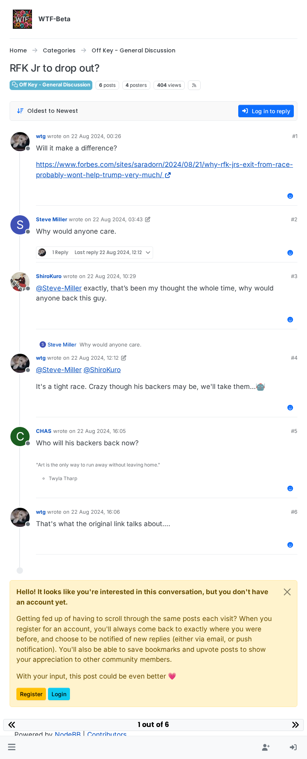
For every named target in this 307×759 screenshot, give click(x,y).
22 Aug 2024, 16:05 (101, 431)
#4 (294, 357)
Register (31, 694)
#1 (294, 136)
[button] (11, 747)
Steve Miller (51, 219)
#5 (294, 431)
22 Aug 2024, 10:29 (111, 276)
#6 (294, 512)
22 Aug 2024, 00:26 (96, 136)
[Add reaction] (290, 196)
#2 (294, 219)
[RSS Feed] (194, 85)
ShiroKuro (49, 276)
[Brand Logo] (22, 19)
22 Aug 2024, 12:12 (95, 357)
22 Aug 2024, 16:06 (95, 512)
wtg (41, 136)
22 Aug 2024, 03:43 (118, 219)
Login (59, 694)
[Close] (287, 592)
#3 (294, 276)
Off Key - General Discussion (54, 85)
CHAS (44, 431)
